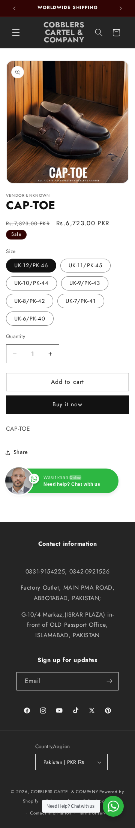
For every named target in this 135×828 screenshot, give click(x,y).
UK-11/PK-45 (85, 265)
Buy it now (67, 404)
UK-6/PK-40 (30, 318)
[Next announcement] (120, 8)
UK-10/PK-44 (31, 283)
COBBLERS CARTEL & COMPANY (64, 792)
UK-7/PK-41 (81, 301)
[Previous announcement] (14, 8)
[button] (15, 32)
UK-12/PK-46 (31, 265)
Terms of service (96, 813)
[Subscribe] (109, 681)
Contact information (50, 813)
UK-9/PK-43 (84, 283)
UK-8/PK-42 (29, 301)
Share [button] (21, 452)
